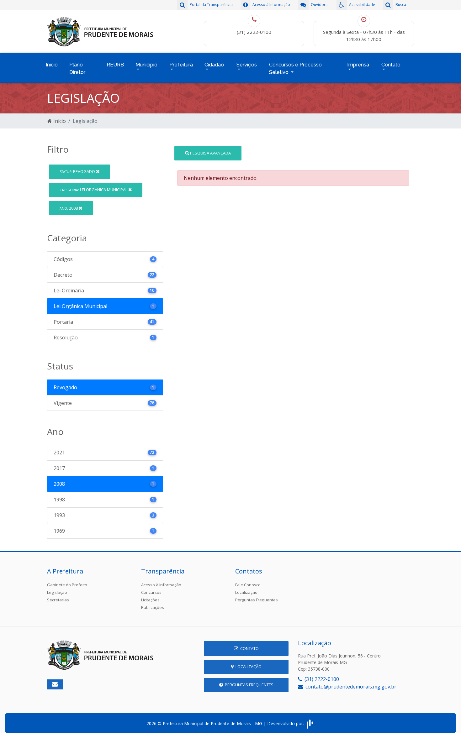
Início (52, 65)
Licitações (150, 600)
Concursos (151, 592)
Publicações (152, 607)
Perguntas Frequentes (256, 600)
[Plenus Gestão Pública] (310, 723)
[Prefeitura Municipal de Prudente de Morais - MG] (100, 30)
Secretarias (58, 600)
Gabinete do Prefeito (67, 585)
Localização (246, 592)
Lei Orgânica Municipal (94, 189)
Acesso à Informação (161, 585)
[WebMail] (55, 684)
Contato (248, 648)
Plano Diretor (77, 68)
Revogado (78, 171)
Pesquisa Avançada (210, 153)
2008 (69, 208)
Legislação (57, 592)
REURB (115, 65)
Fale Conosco (248, 585)
